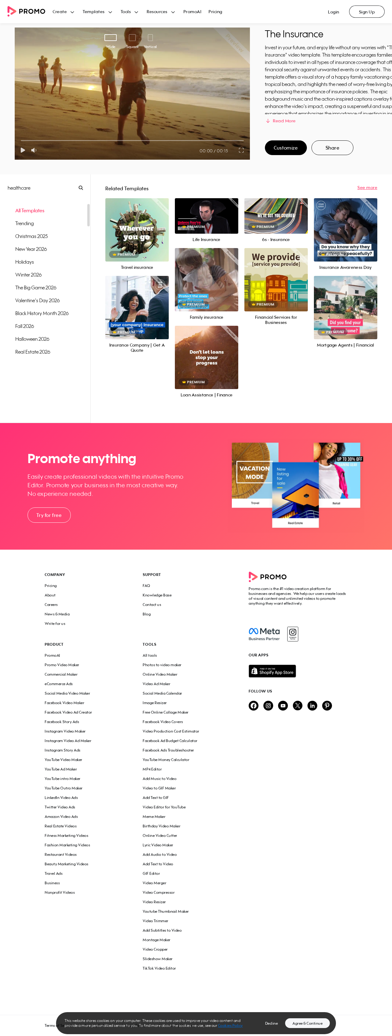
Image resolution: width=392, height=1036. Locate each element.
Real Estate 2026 (32, 352)
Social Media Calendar (162, 693)
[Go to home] (30, 11)
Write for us (55, 623)
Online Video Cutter (160, 835)
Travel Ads (53, 873)
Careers (51, 604)
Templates (94, 11)
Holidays (24, 262)
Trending (24, 223)
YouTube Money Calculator (166, 759)
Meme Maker (154, 816)
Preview (137, 223)
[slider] (21, 141)
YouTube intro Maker (63, 778)
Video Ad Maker (156, 683)
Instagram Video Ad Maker (68, 740)
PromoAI (192, 11)
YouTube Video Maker (63, 759)
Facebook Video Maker (64, 702)
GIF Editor (151, 873)
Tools (126, 11)
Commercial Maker (61, 674)
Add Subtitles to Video (162, 930)
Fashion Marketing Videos (67, 845)
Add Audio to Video (160, 854)
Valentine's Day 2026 (37, 300)
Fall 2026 (24, 326)
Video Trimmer (155, 921)
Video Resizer (154, 902)
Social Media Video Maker (67, 693)
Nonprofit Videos (60, 892)
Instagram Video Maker (65, 731)
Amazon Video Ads (61, 816)
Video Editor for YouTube (164, 807)
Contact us (152, 604)
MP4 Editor (152, 769)
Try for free (49, 515)
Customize (286, 148)
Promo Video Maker (62, 665)
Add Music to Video (159, 778)
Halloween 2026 (32, 339)
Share (333, 148)
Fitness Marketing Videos (66, 835)
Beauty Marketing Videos (67, 864)
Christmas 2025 (31, 236)
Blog (147, 614)
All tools (150, 655)
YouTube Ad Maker (61, 769)
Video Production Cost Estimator (171, 731)
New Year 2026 (31, 249)
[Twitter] (298, 706)
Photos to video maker (162, 665)
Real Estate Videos (61, 826)
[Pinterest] (327, 706)
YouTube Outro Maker (64, 788)
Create (60, 11)
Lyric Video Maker (158, 845)
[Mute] (35, 150)
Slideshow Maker (158, 958)
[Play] (23, 150)
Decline (271, 1023)
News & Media (57, 614)
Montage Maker (157, 940)
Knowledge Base (157, 595)
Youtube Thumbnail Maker (166, 911)
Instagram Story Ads (63, 750)
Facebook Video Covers (163, 721)
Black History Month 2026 (42, 313)
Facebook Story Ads (62, 721)
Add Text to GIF (156, 797)
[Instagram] (292, 634)
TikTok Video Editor (159, 968)
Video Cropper (155, 949)
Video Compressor (159, 892)
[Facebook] (264, 634)
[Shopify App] (298, 671)
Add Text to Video (158, 864)
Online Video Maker (160, 674)
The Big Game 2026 (35, 287)
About (50, 595)
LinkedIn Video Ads (61, 797)
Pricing (215, 11)
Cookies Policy (230, 1025)
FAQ (146, 585)
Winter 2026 (28, 275)
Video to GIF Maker (159, 788)
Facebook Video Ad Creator (68, 712)
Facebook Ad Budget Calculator (170, 740)
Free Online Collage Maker (166, 712)
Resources (157, 11)
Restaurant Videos (61, 854)
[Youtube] (283, 706)
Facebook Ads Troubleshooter (168, 750)
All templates (29, 210)
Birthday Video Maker (161, 826)
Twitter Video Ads (60, 807)
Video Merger (154, 883)
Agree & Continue (307, 1023)
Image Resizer (155, 702)
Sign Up (367, 11)
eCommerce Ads (59, 683)
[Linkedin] (312, 706)
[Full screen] (241, 150)
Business (52, 883)
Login (333, 11)
